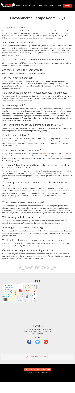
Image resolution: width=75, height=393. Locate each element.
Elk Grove (52, 375)
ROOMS (18, 5)
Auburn (49, 375)
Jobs (28, 357)
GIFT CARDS (58, 5)
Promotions (34, 357)
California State (42, 376)
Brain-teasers (44, 357)
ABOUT (51, 5)
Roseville (45, 375)
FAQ (40, 5)
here (67, 153)
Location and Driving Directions (37, 369)
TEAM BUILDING (26, 5)
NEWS (45, 5)
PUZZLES (35, 5)
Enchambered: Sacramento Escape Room (7, 5)
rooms (43, 153)
